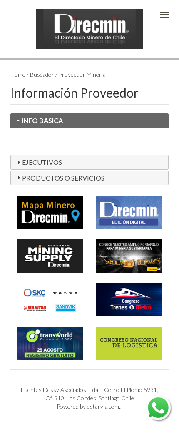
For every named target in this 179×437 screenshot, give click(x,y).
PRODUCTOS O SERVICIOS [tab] (63, 178)
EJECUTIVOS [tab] (42, 162)
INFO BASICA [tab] (42, 120)
